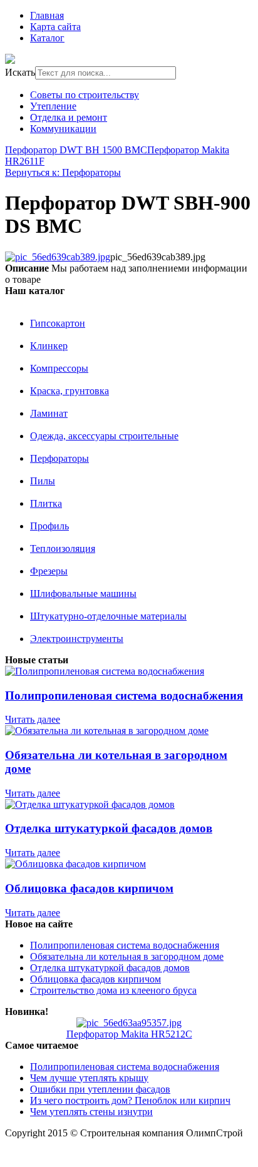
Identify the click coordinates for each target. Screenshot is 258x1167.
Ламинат (49, 413)
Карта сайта (55, 26)
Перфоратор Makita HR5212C (129, 1034)
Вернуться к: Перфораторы (63, 172)
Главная (47, 15)
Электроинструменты (76, 638)
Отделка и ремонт (68, 117)
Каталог (47, 38)
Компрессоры (59, 368)
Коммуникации (63, 128)
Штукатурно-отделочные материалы (108, 616)
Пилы (42, 481)
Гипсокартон (57, 323)
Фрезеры (49, 571)
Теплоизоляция (62, 548)
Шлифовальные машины (83, 593)
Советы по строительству (84, 94)
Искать (20, 72)
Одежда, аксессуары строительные (104, 436)
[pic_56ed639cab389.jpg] (57, 257)
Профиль (49, 526)
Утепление (53, 106)
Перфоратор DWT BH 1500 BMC (76, 150)
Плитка (46, 503)
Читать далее (32, 719)
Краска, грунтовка (69, 390)
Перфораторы (59, 458)
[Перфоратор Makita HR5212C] (129, 1022)
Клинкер (49, 345)
